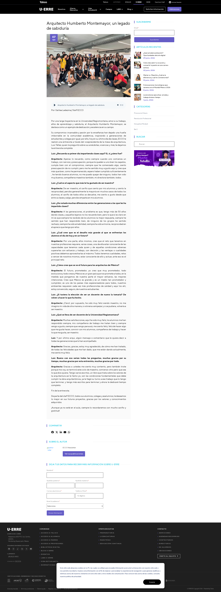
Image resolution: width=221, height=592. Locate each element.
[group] (88, 105)
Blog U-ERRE (47, 551)
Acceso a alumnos (50, 536)
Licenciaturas (107, 536)
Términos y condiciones (27, 588)
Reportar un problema (54, 588)
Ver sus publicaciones (74, 454)
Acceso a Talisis (49, 533)
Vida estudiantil (49, 561)
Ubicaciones (165, 551)
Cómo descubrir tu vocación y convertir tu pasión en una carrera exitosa (155, 65)
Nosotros (61, 9)
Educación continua (111, 543)
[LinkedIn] (22, 549)
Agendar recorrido (169, 536)
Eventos (45, 554)
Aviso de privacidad (12, 588)
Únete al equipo (167, 556)
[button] (54, 105)
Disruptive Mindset (141, 124)
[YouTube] (30, 549)
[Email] (65, 432)
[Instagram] (13, 549)
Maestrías (105, 540)
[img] (118, 105)
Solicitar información (155, 9)
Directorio (165, 543)
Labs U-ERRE (47, 558)
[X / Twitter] (26, 549)
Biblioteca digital (50, 547)
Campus (109, 9)
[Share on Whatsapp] (69, 432)
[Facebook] (9, 549)
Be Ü (136, 129)
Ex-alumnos (165, 547)
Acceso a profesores (52, 543)
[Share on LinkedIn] (61, 432)
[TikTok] (17, 549)
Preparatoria (107, 533)
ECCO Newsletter (69, 448)
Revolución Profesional (142, 118)
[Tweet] (56, 432)
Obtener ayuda (41, 588)
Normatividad (48, 565)
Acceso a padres (49, 540)
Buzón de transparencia (70, 588)
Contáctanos (166, 540)
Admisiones (174, 9)
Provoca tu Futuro (140, 113)
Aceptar (152, 582)
